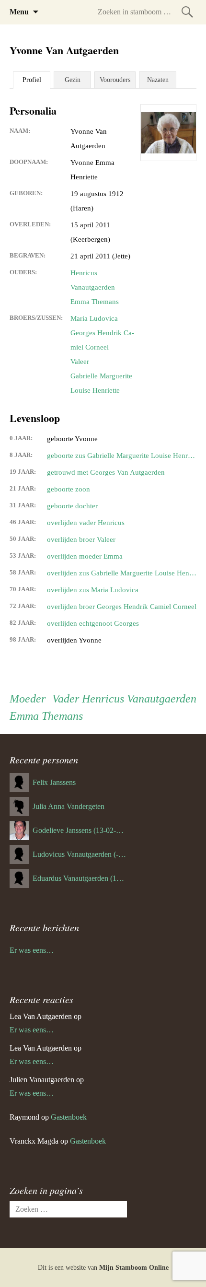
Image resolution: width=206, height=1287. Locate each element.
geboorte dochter (72, 506)
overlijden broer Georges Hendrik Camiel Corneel (121, 606)
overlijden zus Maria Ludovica (92, 590)
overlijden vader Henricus (86, 522)
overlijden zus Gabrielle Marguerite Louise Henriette (121, 573)
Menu (19, 12)
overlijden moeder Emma (85, 556)
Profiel (32, 79)
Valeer (79, 361)
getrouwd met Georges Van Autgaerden (106, 472)
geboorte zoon (68, 489)
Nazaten (158, 79)
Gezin (72, 79)
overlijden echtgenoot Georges (93, 623)
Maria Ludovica (94, 318)
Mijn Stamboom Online (134, 1267)
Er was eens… (32, 950)
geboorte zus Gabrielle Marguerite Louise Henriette (121, 455)
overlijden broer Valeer (81, 539)
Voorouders (115, 79)
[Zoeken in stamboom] (187, 11)
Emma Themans (94, 301)
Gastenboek (69, 1117)
